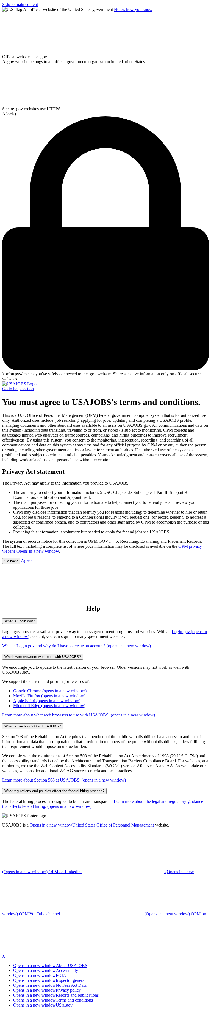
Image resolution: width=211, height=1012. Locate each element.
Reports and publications (56, 995)
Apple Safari (46, 700)
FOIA (39, 975)
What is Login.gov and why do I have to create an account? (76, 645)
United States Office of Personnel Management (92, 825)
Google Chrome (50, 690)
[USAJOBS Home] (19, 383)
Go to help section (18, 388)
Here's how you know (133, 9)
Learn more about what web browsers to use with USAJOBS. (78, 715)
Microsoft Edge (49, 705)
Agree (26, 560)
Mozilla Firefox (49, 695)
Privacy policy (47, 990)
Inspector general (49, 980)
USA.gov (43, 1005)
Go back (11, 561)
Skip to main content (20, 4)
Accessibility (45, 970)
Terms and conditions (53, 1000)
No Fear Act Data (50, 985)
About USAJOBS (50, 965)
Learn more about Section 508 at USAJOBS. (64, 780)
